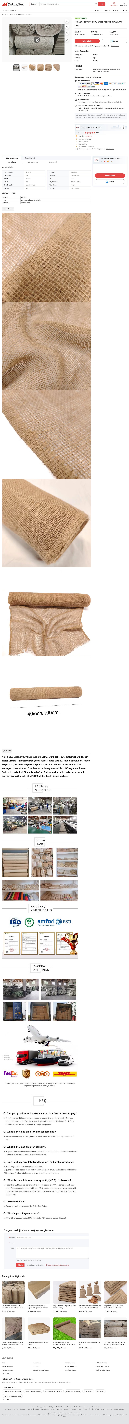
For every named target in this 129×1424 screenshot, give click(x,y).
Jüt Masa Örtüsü (7, 1366)
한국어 (79, 1409)
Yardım (106, 10)
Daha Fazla (5, 1400)
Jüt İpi (4, 1363)
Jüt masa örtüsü (69, 1363)
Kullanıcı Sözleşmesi (49, 1407)
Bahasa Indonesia (119, 1409)
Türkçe (102, 1409)
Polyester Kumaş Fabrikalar (12, 1391)
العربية (74, 1409)
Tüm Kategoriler (10, 10)
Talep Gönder (87, 41)
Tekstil (11, 14)
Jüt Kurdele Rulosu (70, 1366)
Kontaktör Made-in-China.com (77, 1407)
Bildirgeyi (39, 1407)
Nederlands (67, 1409)
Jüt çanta (36, 1366)
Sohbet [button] (115, 41)
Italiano (53, 1409)
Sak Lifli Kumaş (19, 14)
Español (22, 1409)
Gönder (20, 1265)
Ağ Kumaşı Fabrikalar (73, 1391)
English (16, 1409)
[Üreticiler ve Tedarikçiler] (13, 4)
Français (37, 1409)
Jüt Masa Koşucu (101, 1363)
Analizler (98, 1407)
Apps (114, 10)
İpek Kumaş (100, 1391)
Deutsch (59, 1409)
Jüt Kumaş (29, 14)
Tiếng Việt (109, 1409)
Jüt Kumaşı (37, 1363)
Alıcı (96, 10)
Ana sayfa (5, 14)
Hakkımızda (32, 1407)
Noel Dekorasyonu (7, 1370)
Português (29, 1409)
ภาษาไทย (96, 1409)
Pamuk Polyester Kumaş (41, 1370)
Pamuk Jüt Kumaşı (70, 1370)
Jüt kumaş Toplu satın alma (12, 1396)
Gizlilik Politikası (62, 1407)
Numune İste (115, 46)
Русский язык (45, 1409)
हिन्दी (90, 1409)
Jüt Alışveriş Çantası (102, 1366)
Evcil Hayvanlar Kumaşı (103, 1370)
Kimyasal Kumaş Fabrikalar (53, 1391)
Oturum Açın (110, 149)
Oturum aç (123, 5)
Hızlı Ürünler (90, 1407)
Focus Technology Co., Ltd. (64, 1413)
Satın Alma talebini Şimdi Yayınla (57, 1265)
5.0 (102, 161)
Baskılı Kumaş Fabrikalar (33, 1391)
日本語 (85, 1409)
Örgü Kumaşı (88, 1391)
